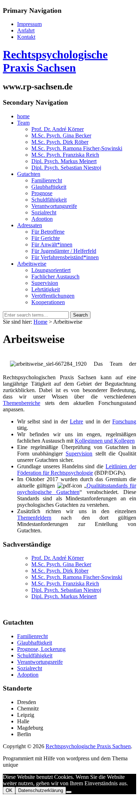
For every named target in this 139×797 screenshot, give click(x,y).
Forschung (124, 421)
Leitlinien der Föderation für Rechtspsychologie (76, 469)
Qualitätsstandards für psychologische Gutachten (76, 489)
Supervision (79, 453)
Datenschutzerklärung (40, 790)
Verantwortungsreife (40, 662)
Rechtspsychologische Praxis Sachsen (55, 61)
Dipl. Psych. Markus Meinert (64, 596)
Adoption (27, 675)
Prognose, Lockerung (41, 649)
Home (40, 322)
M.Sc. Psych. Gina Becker (61, 564)
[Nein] (69, 792)
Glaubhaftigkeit (34, 643)
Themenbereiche (21, 403)
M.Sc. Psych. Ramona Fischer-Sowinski (76, 577)
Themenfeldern (34, 518)
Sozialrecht (29, 668)
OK (9, 790)
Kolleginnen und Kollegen (105, 441)
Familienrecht (32, 636)
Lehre (76, 421)
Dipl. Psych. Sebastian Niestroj (66, 590)
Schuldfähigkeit (34, 655)
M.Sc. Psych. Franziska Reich (65, 583)
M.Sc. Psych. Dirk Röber (59, 571)
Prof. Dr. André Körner (57, 558)
